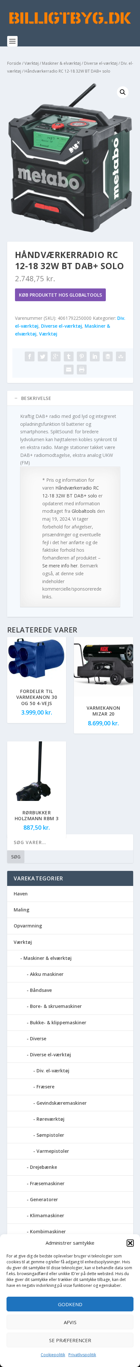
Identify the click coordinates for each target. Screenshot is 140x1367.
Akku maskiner (46, 974)
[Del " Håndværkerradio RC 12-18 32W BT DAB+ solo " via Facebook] (30, 356)
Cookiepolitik (53, 1355)
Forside (14, 63)
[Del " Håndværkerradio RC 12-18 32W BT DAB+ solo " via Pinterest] (82, 356)
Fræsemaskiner (47, 1183)
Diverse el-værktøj (101, 63)
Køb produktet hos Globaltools (60, 295)
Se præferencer (70, 1340)
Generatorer (44, 1199)
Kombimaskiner (48, 1231)
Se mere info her (59, 565)
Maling (21, 910)
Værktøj (31, 63)
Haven (21, 894)
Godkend (70, 1304)
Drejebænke (43, 1167)
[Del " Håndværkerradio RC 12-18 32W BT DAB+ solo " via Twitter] (43, 356)
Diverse (38, 1038)
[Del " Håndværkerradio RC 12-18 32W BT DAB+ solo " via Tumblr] (69, 356)
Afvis (70, 1322)
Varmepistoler (52, 1151)
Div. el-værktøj (52, 1070)
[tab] (70, 398)
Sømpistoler (50, 1135)
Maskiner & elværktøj (61, 63)
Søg (16, 857)
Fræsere (45, 1086)
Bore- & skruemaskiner (56, 1006)
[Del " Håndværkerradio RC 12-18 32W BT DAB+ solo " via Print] (82, 369)
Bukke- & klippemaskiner (58, 1022)
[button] (130, 1243)
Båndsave (41, 990)
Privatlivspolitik (82, 1355)
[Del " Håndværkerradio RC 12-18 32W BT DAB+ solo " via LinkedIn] (95, 356)
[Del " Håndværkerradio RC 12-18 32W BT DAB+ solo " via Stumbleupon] (121, 356)
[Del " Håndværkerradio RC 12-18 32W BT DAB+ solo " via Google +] (56, 356)
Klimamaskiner (47, 1215)
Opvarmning (28, 926)
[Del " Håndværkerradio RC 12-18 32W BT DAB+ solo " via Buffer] (108, 356)
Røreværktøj (50, 1119)
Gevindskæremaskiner (61, 1103)
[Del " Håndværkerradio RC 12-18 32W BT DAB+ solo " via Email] (69, 369)
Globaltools (84, 511)
